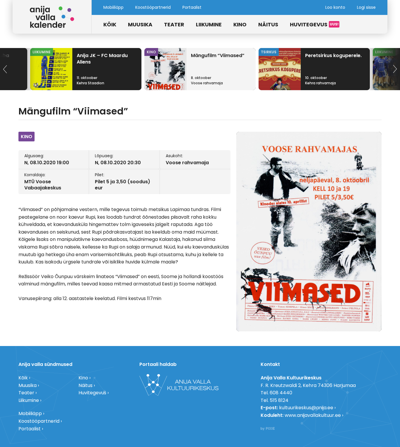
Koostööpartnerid (153, 7)
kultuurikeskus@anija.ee (306, 407)
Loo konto (335, 7)
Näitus (268, 24)
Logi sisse (366, 7)
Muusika (140, 24)
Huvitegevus (308, 24)
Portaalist (191, 7)
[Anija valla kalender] (52, 17)
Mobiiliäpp (113, 7)
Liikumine (209, 24)
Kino (240, 24)
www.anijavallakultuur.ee (313, 415)
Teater (174, 24)
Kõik (109, 24)
